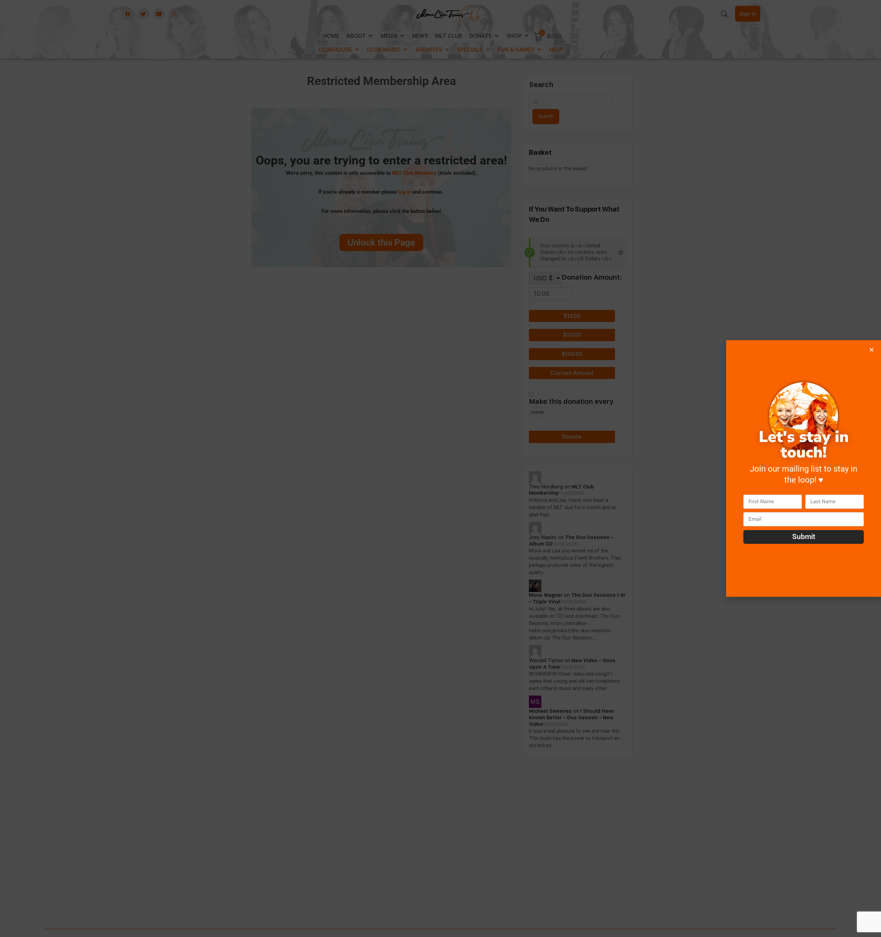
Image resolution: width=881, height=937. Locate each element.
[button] (871, 349)
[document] (440, 468)
